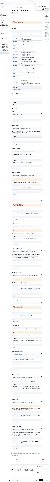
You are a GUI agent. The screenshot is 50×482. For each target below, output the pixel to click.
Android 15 (31, 469)
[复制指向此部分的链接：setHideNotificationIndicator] (23, 248)
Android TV (25, 471)
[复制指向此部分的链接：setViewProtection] (19, 399)
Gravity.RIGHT (33, 287)
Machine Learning (19, 468)
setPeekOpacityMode (23, 65)
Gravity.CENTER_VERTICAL (31, 288)
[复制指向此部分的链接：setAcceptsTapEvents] (20, 148)
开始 (47, 8)
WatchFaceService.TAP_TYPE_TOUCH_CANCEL (29, 156)
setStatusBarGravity (24, 75)
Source (11, 470)
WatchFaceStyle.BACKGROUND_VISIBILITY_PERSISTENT (33, 213)
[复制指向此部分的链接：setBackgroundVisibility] (21, 198)
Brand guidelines (18, 480)
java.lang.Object (18, 89)
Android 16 (31, 468)
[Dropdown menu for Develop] (16, 1)
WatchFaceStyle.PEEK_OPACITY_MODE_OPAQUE (32, 314)
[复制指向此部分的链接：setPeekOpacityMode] (20, 300)
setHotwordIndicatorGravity (25, 61)
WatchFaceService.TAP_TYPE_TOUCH (17, 156)
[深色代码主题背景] (41, 98)
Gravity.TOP (25, 288)
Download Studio (39, 471)
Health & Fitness (19, 469)
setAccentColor (23, 41)
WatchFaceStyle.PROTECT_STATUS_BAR (34, 440)
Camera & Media (19, 470)
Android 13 (31, 471)
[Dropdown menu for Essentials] (11, 1)
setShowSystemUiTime (24, 68)
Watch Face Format (17, 22)
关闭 (43, 8)
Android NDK (38, 472)
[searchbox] (5, 6)
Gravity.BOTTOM (37, 288)
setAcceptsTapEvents (24, 44)
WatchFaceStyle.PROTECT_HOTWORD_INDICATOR (27, 414)
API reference (3, 3)
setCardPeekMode (23, 54)
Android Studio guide (39, 467)
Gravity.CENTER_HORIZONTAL (26, 287)
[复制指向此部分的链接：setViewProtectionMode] (21, 426)
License (14, 480)
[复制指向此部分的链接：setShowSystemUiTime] (21, 325)
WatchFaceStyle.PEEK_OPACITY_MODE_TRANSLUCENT (31, 315)
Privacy (18, 471)
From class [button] (17, 89)
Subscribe (40, 480)
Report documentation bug (46, 468)
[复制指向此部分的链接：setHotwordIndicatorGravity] (23, 272)
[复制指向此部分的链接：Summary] (17, 28)
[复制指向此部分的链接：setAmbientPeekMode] (20, 172)
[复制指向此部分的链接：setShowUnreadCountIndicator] (23, 351)
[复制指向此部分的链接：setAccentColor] (18, 125)
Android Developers (14, 7)
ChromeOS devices (26, 469)
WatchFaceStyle (15, 38)
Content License (31, 453)
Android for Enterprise (13, 468)
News (11, 471)
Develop (18, 7)
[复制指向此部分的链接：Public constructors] (21, 93)
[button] (5, 15)
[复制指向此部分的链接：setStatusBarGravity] (20, 374)
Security (12, 469)
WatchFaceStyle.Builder (18, 128)
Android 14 (31, 470)
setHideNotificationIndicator (25, 57)
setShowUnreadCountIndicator (25, 72)
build (21, 38)
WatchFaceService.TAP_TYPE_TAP (17, 157)
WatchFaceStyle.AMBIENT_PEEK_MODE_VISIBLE (32, 187)
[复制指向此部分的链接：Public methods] (19, 108)
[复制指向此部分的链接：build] (14, 111)
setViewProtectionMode (24, 82)
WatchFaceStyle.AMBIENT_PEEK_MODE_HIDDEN (31, 187)
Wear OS (25, 468)
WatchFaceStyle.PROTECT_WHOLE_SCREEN (24, 434)
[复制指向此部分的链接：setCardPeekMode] (19, 223)
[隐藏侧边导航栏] (9, 480)
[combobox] (30, 1)
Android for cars (26, 470)
